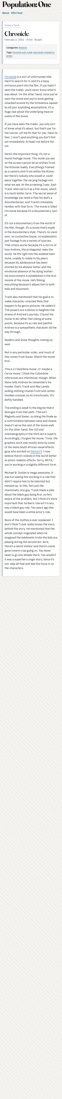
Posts (17, 25)
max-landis (38, 52)
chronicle (17, 52)
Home (8, 25)
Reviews (23, 47)
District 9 (36, 451)
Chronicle (10, 77)
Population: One (26, 4)
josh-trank (27, 52)
